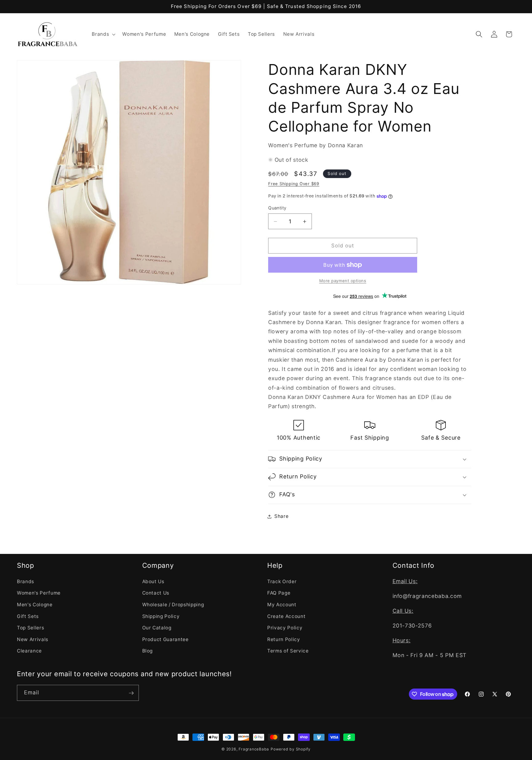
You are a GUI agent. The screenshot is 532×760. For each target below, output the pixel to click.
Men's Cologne (35, 604)
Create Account (286, 616)
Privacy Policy (284, 628)
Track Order (281, 581)
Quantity (277, 207)
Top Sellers (30, 628)
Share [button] (281, 516)
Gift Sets (28, 616)
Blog (147, 651)
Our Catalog (156, 628)
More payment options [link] (342, 280)
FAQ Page (278, 593)
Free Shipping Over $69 (293, 183)
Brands (25, 581)
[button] (103, 34)
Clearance (29, 651)
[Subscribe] (131, 693)
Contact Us (156, 593)
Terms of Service (288, 651)
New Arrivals (32, 639)
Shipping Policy (161, 616)
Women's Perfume (39, 593)
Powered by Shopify (291, 749)
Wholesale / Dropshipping (173, 604)
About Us (153, 581)
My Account (281, 604)
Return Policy (283, 639)
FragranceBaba (254, 749)
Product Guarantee (165, 639)
